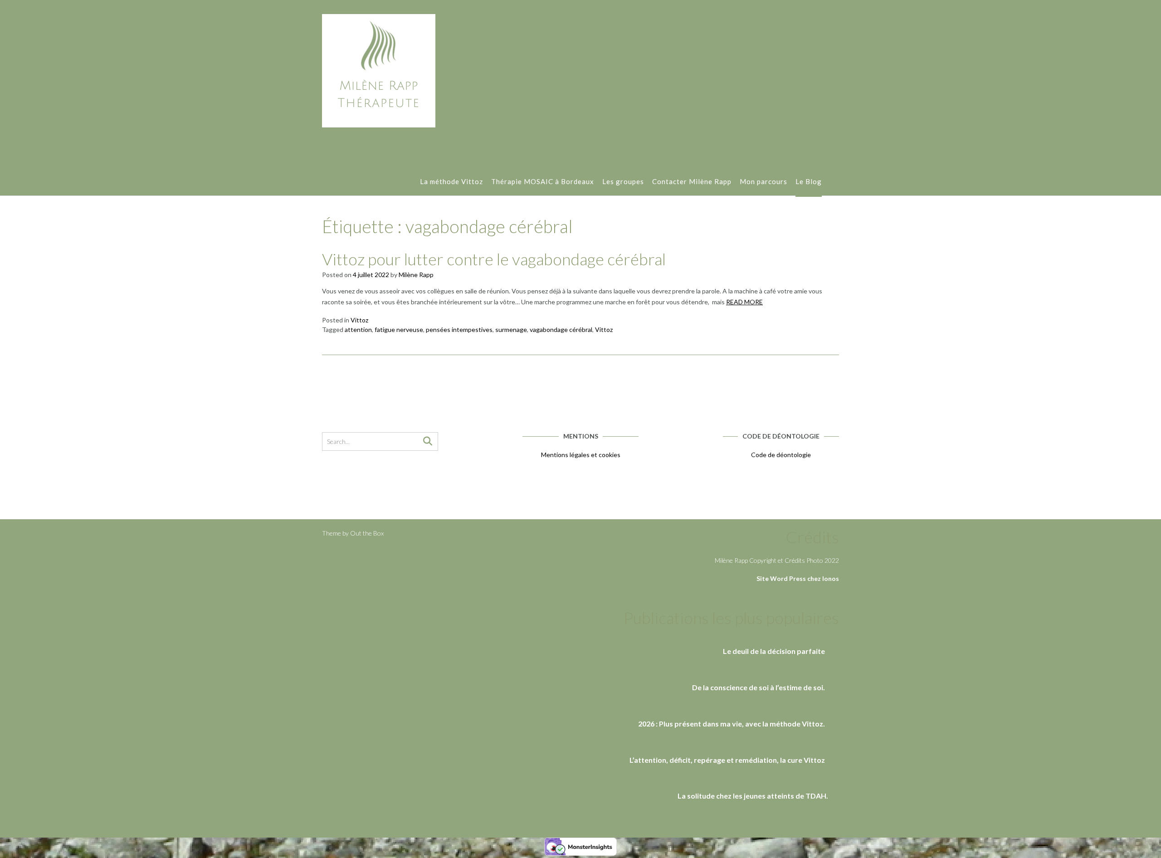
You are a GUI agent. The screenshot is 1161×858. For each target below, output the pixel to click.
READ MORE (744, 302)
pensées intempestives (459, 329)
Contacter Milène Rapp (692, 181)
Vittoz (359, 320)
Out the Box (367, 533)
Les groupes (623, 181)
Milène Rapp (416, 274)
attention (358, 329)
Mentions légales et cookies (580, 454)
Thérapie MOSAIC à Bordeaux (542, 181)
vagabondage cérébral (561, 329)
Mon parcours (763, 181)
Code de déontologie (781, 454)
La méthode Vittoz (451, 181)
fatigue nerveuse (399, 329)
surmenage (511, 329)
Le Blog (808, 181)
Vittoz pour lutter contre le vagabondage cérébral (494, 259)
